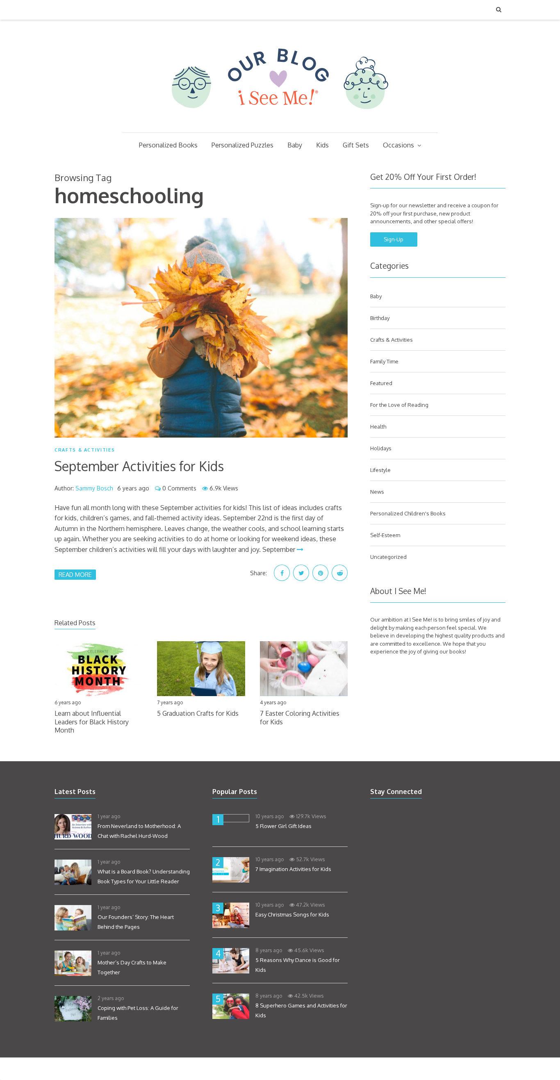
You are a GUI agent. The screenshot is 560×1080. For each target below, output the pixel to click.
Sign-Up (393, 239)
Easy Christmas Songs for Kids (292, 914)
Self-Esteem (385, 535)
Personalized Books (168, 145)
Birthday (379, 318)
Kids (322, 145)
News (377, 491)
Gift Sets (356, 145)
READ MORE (75, 574)
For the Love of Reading (399, 405)
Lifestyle (380, 470)
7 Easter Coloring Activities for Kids (299, 717)
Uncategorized (388, 557)
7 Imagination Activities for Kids (293, 869)
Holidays (381, 448)
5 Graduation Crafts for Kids (198, 713)
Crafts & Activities (85, 450)
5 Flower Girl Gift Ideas (283, 826)
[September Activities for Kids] (201, 328)
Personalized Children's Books (408, 513)
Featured (381, 383)
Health (378, 426)
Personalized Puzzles (242, 145)
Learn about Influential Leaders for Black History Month (92, 722)
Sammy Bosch (94, 488)
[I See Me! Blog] (280, 121)
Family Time (384, 361)
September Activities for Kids (139, 466)
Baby (294, 145)
